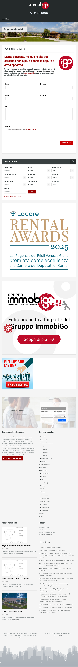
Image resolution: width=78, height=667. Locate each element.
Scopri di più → (20, 553)
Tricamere (44, 504)
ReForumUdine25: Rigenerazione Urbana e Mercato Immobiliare (56, 607)
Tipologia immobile (10, 174)
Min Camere (31, 174)
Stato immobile (56, 167)
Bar (43, 446)
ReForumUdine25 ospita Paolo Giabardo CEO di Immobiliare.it (56, 604)
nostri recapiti (29, 73)
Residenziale (43, 470)
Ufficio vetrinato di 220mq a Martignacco (15, 579)
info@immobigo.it (47, 534)
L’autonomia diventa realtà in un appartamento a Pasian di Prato (57, 560)
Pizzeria (45, 449)
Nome (7, 84)
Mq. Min (55, 181)
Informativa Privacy (30, 129)
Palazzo (43, 492)
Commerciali (43, 440)
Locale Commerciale (46, 458)
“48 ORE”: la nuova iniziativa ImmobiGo (50, 547)
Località (30, 167)
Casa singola (46, 483)
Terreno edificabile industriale (12, 611)
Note (6, 106)
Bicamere (43, 476)
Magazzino (43, 467)
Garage (43, 486)
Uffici (41, 516)
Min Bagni (54, 174)
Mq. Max (8, 188)
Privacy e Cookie (58, 635)
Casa (42, 479)
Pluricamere (44, 495)
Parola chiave (8, 167)
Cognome (43, 84)
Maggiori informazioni (14, 458)
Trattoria (45, 455)
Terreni (42, 513)
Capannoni (43, 437)
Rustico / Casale (45, 501)
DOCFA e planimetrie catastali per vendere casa (52, 550)
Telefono (43, 95)
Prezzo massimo (33, 181)
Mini (42, 489)
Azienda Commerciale (47, 443)
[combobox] (39, 170)
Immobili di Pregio (45, 464)
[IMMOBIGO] (39, 5)
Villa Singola (44, 510)
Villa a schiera (45, 507)
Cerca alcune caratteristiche (13, 196)
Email (7, 95)
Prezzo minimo (8, 181)
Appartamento (45, 473)
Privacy (7, 126)
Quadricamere (45, 498)
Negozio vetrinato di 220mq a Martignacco (16, 546)
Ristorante (45, 452)
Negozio (43, 461)
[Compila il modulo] (54, 412)
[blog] (8, 328)
